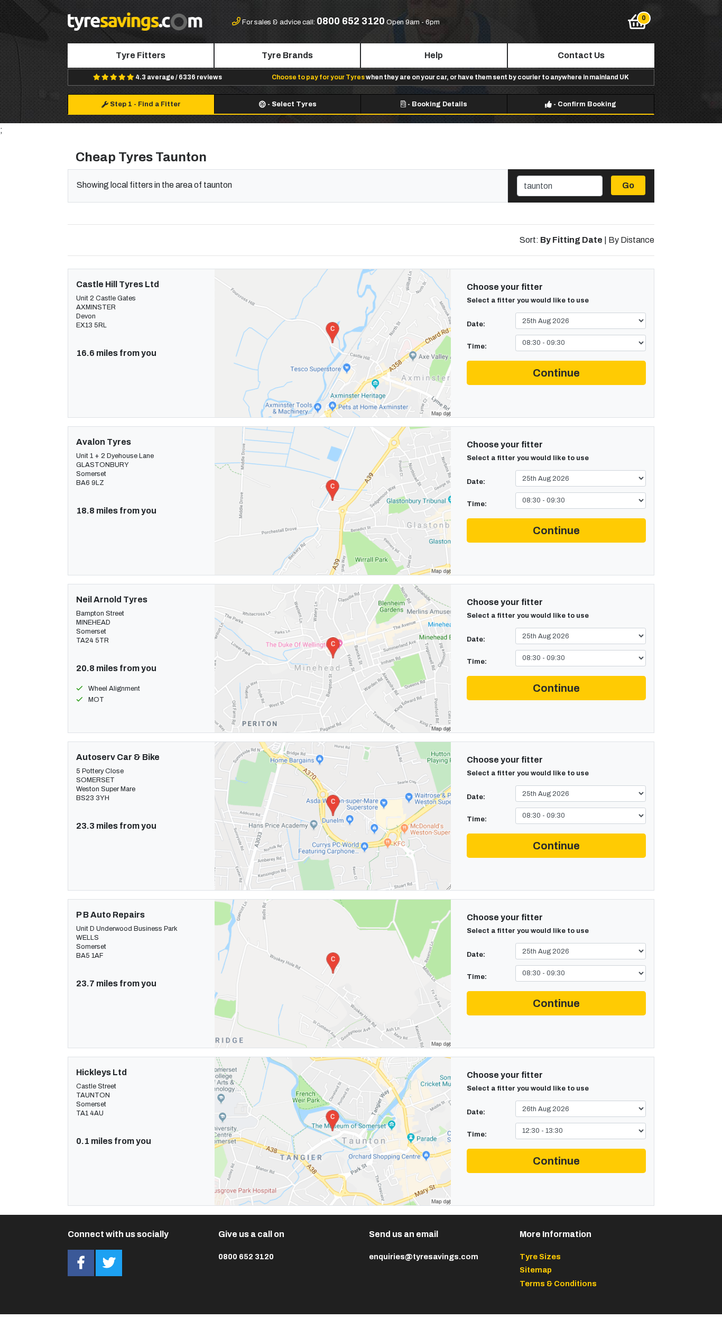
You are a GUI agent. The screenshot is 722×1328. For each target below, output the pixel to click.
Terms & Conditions (558, 1283)
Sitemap (536, 1270)
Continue (556, 373)
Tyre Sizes (540, 1256)
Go (628, 185)
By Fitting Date (571, 239)
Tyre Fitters (140, 55)
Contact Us (581, 55)
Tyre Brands (287, 55)
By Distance (631, 239)
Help (433, 55)
